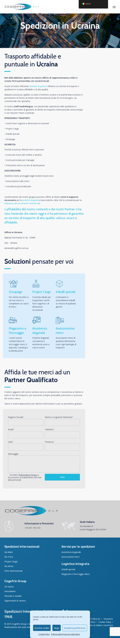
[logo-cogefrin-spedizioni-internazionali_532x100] (31, 515)
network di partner (38, 86)
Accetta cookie (42, 627)
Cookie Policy (44, 634)
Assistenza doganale (71, 552)
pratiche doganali (30, 200)
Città (10, 441)
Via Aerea (8, 566)
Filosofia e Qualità (13, 596)
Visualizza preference (74, 627)
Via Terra (8, 556)
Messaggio (13, 454)
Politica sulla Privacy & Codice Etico (65, 634)
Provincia (49, 441)
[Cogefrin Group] (21, 6)
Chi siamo (9, 586)
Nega (56, 627)
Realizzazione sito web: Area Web (20, 627)
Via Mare (8, 552)
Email (11, 429)
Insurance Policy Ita (91, 618)
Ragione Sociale (16, 417)
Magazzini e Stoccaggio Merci (75, 574)
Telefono (49, 429)
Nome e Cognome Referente (59, 417)
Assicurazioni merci (70, 556)
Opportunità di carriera (15, 600)
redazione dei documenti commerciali (22, 203)
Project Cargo (11, 561)
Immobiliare (10, 591)
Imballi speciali (68, 569)
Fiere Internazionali (13, 570)
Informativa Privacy (28, 474)
